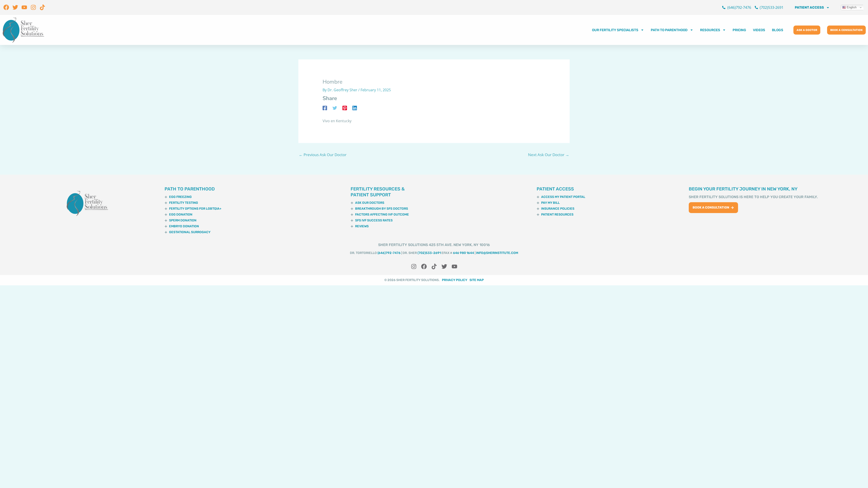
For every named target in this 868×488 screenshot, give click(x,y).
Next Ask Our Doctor (548, 154)
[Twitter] (335, 107)
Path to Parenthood (669, 30)
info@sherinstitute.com (497, 253)
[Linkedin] (354, 107)
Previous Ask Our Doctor (323, 154)
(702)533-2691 (429, 253)
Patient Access (809, 7)
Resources (710, 30)
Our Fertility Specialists (615, 30)
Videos (759, 30)
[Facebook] (325, 107)
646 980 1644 (463, 253)
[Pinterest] (344, 107)
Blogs (777, 30)
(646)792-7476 (389, 253)
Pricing (739, 30)
